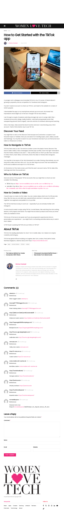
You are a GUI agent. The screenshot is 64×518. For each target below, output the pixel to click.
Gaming (21, 505)
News (5, 505)
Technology (14, 508)
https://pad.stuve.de (15, 380)
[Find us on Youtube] (57, 506)
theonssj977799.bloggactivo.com (18, 303)
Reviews (34, 505)
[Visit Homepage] (33, 25)
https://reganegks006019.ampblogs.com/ (20, 322)
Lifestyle (27, 505)
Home (5, 30)
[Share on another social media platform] (59, 93)
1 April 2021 (24, 43)
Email (5, 447)
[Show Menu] (4, 26)
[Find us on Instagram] (51, 506)
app (9, 244)
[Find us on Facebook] (43, 506)
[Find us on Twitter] (46, 506)
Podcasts (6, 508)
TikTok (22, 244)
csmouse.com (13, 341)
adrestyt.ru (12, 293)
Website (35, 447)
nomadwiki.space (14, 399)
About (20, 508)
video (27, 244)
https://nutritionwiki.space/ (16, 390)
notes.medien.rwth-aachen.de (17, 361)
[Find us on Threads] (48, 506)
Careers (15, 505)
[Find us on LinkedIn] (54, 506)
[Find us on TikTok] (43, 509)
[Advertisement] (32, 12)
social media (15, 244)
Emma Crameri (13, 43)
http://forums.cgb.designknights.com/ (19, 332)
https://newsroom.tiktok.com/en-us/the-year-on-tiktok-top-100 (34, 183)
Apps (9, 30)
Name (5, 440)
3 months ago (21, 293)
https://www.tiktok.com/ (40, 241)
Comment (7, 420)
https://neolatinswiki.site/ (16, 370)
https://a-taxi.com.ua (15, 351)
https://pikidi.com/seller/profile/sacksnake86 (21, 313)
